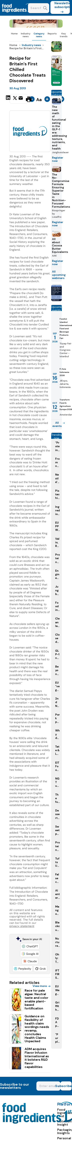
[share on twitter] (15, 99)
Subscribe (66, 1086)
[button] (29, 946)
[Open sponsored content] (36, 26)
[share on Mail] (21, 98)
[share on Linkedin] (8, 99)
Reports (52, 33)
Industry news (25, 35)
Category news (39, 35)
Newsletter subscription (62, 5)
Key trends (63, 35)
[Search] (45, 8)
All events (57, 424)
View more (40, 986)
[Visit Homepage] (17, 14)
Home (14, 33)
